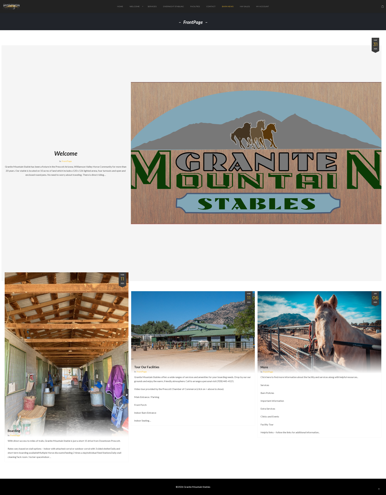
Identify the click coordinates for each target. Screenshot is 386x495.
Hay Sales (245, 6)
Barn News (227, 6)
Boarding (14, 431)
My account (262, 6)
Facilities (195, 6)
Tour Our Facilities (146, 367)
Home (120, 6)
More (264, 367)
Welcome (135, 6)
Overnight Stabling (173, 6)
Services (152, 6)
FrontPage (67, 161)
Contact (210, 6)
